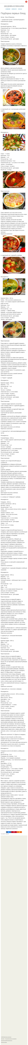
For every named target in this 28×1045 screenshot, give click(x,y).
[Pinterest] (14, 832)
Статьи (20, 9)
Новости (14, 9)
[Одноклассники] (19, 832)
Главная (7, 9)
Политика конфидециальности (6, 1040)
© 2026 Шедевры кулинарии (6, 1036)
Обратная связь (4, 1042)
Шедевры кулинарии (14, 6)
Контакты (2, 1038)
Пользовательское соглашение (10, 1038)
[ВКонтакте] (8, 832)
